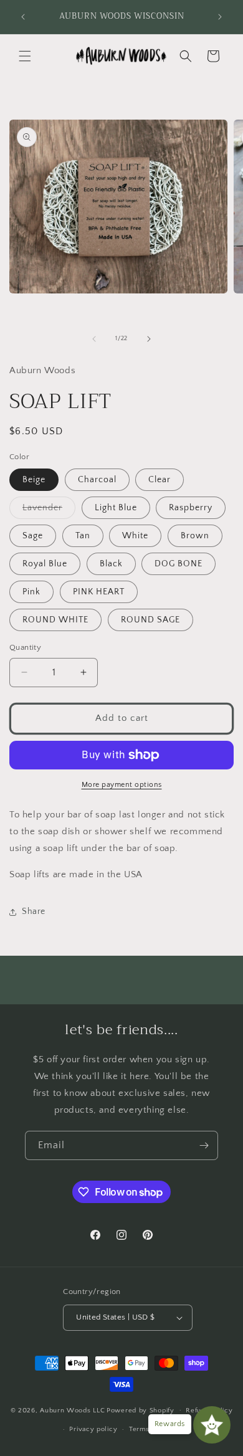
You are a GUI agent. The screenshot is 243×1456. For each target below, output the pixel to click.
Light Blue (116, 508)
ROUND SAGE (150, 620)
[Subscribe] (203, 1145)
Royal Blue (44, 564)
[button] (25, 56)
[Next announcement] (220, 17)
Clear (159, 480)
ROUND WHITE (55, 620)
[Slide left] (94, 339)
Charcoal (97, 480)
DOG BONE (178, 564)
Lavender (48, 510)
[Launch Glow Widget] (212, 1425)
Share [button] (33, 911)
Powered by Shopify (140, 1410)
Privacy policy (93, 1429)
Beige (33, 480)
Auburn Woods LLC (72, 1410)
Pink (31, 592)
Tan (82, 536)
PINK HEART (99, 592)
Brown (195, 536)
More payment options (122, 785)
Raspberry (190, 508)
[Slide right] (149, 339)
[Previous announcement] (23, 17)
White (135, 536)
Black (111, 564)
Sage (32, 536)
